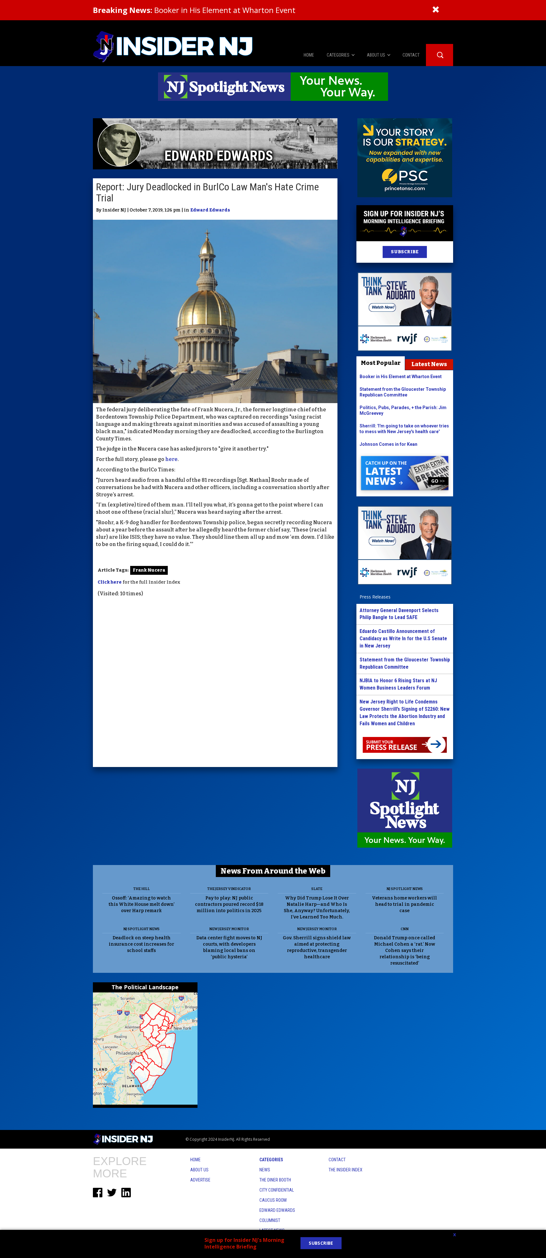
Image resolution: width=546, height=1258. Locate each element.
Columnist (269, 1220)
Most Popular (381, 362)
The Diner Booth (275, 1179)
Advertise (200, 1179)
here (171, 459)
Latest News (429, 364)
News (264, 1169)
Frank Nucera (149, 570)
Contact (337, 1159)
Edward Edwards (210, 210)
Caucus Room (273, 1200)
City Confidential (276, 1190)
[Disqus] (215, 683)
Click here (110, 582)
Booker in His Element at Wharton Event (194, 10)
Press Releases (375, 597)
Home (195, 1159)
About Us (199, 1169)
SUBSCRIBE (404, 252)
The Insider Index (345, 1169)
